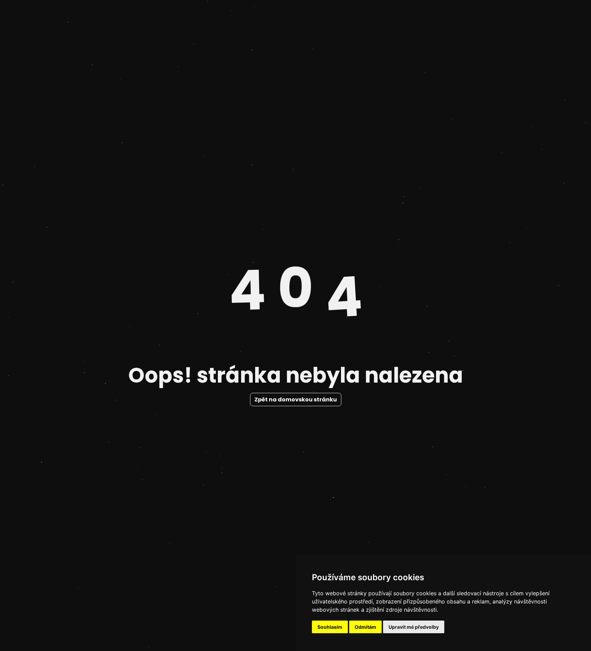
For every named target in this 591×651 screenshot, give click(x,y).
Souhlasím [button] (329, 627)
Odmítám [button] (365, 627)
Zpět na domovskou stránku (295, 399)
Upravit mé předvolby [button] (414, 627)
